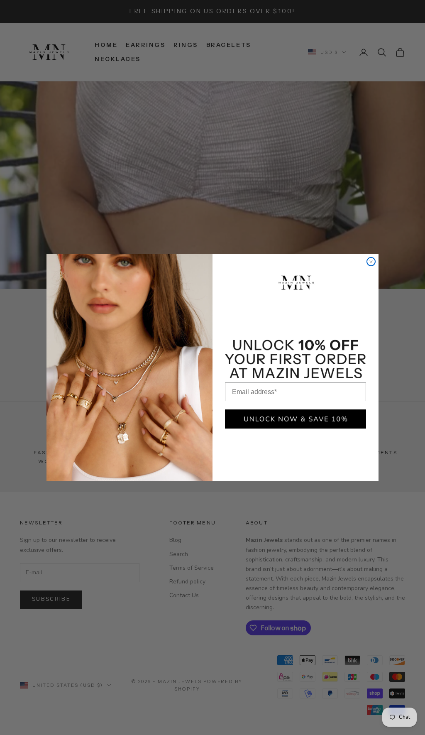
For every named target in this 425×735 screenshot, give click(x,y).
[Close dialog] (371, 261)
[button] (295, 419)
